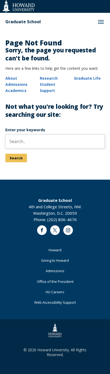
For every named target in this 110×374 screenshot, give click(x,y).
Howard (55, 250)
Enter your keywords (25, 129)
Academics (15, 90)
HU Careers (55, 292)
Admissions (16, 84)
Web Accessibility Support (55, 302)
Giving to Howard (55, 260)
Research (49, 78)
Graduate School (23, 21)
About (11, 78)
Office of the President (55, 281)
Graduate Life (87, 78)
